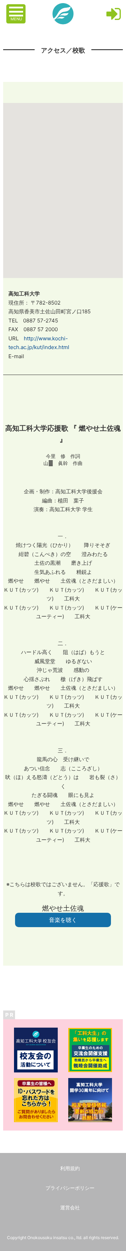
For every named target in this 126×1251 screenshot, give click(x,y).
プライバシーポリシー (70, 1188)
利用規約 (70, 1168)
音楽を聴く (63, 920)
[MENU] (17, 8)
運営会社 (70, 1207)
